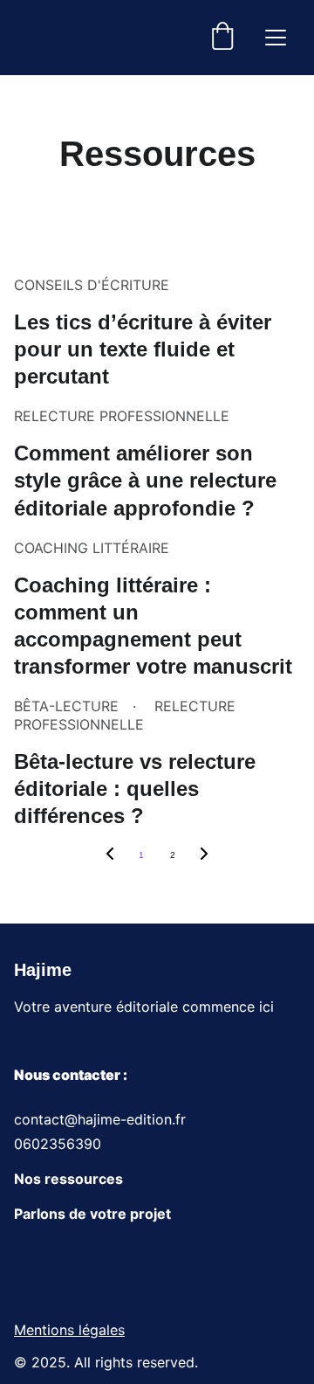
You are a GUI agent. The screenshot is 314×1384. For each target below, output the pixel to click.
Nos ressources (68, 1178)
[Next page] (204, 855)
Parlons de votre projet (92, 1213)
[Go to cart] (222, 37)
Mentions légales (69, 1330)
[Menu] (275, 37)
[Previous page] (110, 855)
